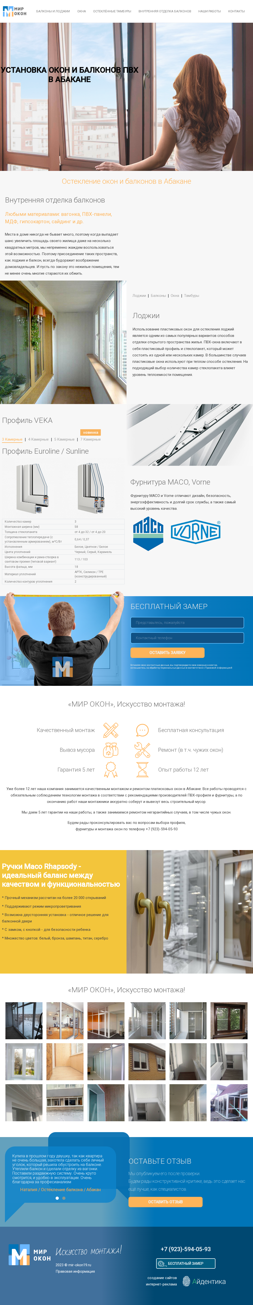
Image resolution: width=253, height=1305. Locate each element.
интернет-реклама (161, 1284)
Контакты (236, 11)
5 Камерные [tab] (64, 439)
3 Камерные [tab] (12, 439)
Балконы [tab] (158, 295)
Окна (81, 11)
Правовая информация (75, 1271)
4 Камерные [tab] (38, 439)
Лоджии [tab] (139, 295)
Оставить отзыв (165, 1202)
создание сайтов (162, 1278)
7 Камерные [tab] (90, 439)
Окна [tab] (175, 295)
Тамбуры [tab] (191, 295)
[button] (57, 1198)
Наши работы (209, 11)
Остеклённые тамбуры (112, 11)
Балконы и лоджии (53, 11)
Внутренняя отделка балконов (165, 11)
